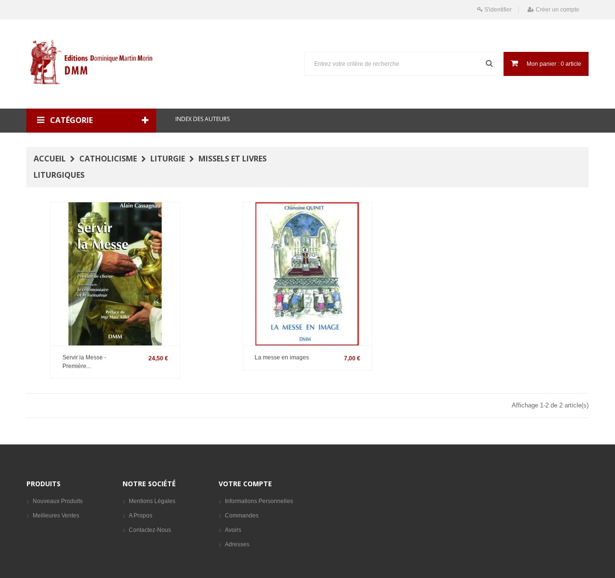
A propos (140, 515)
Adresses (237, 544)
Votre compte (245, 483)
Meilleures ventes (56, 515)
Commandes (241, 515)
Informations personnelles (259, 501)
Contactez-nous (150, 530)
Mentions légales (152, 501)
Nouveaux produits (58, 501)
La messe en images (282, 357)
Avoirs (233, 530)
